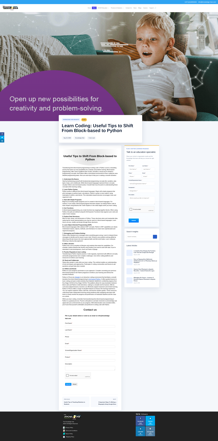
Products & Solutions (116, 8)
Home (89, 8)
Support (151, 8)
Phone (67, 336)
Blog (84, 119)
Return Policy (69, 433)
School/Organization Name (73, 350)
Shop (94, 8)
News (135, 8)
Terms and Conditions (71, 430)
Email (67, 343)
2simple (77, 277)
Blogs (139, 8)
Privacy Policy (69, 427)
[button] (134, 220)
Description (68, 364)
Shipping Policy (70, 436)
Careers (145, 8)
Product (67, 357)
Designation (132, 187)
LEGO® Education (102, 8)
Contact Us (129, 8)
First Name (68, 323)
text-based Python (94, 279)
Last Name (68, 330)
